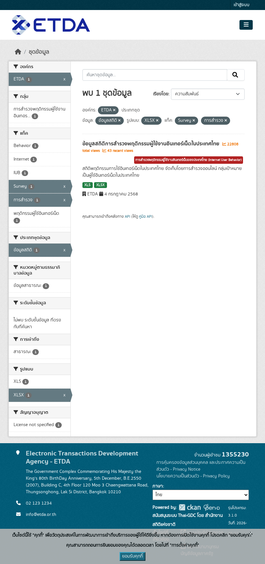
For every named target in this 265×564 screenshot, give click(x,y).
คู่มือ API (145, 216)
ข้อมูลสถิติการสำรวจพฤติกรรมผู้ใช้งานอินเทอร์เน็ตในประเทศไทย (151, 144)
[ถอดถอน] (114, 110)
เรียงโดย (160, 94)
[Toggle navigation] (246, 25)
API (127, 216)
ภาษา (158, 486)
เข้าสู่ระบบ (241, 5)
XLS (87, 185)
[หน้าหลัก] (18, 52)
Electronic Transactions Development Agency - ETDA (82, 457)
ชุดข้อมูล (39, 52)
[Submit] (236, 75)
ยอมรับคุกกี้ (132, 556)
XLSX (100, 185)
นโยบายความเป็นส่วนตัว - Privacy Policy (193, 476)
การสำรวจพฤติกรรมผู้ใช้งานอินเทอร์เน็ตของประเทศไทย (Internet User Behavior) (188, 160)
